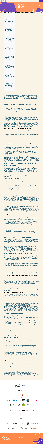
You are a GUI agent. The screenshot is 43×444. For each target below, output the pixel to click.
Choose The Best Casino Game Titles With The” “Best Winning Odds (10, 46)
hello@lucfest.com (21, 439)
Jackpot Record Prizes (9, 28)
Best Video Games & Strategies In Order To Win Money (10, 19)
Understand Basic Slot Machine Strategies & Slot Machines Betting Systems (10, 55)
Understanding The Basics (10, 59)
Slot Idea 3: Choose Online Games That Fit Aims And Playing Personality (10, 73)
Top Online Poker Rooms (9, 42)
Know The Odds (8, 29)
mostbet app (23, 148)
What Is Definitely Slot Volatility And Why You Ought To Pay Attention (10, 38)
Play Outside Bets (8, 87)
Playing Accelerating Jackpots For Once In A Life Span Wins (10, 26)
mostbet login (15, 111)
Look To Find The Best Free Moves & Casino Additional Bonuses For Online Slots (10, 22)
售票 (40, 1)
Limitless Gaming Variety (9, 48)
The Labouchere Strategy (10, 60)
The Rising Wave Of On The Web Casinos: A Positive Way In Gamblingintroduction (10, 67)
